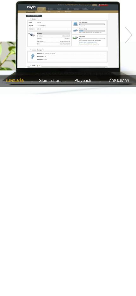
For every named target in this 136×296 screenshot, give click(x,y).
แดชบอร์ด (15, 80)
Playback (82, 80)
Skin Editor (49, 80)
